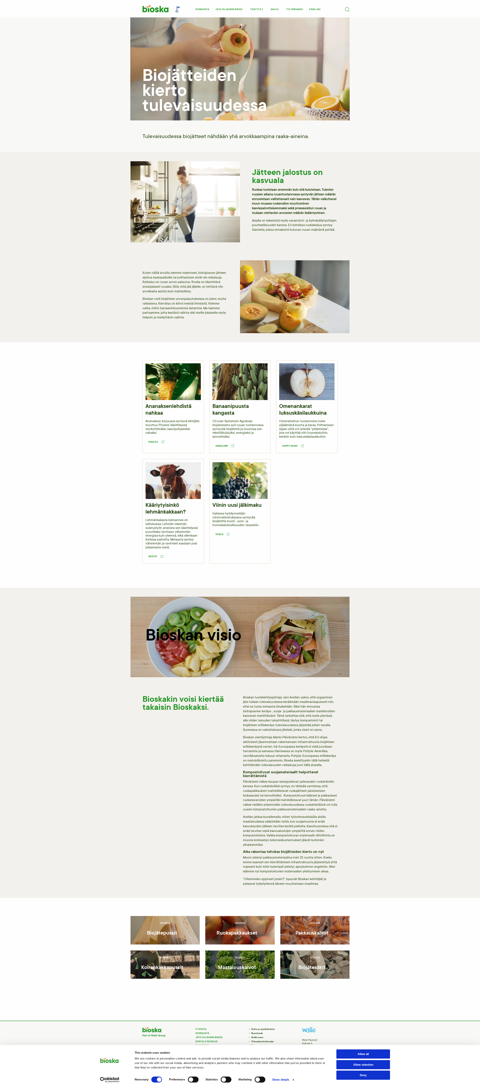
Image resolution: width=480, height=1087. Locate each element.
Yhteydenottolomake (262, 1041)
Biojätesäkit (311, 967)
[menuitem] (202, 8)
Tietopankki (294, 9)
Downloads (257, 1033)
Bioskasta (202, 9)
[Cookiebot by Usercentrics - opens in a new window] (109, 1080)
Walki (275, 9)
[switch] (193, 1080)
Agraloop (221, 445)
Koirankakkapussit (162, 967)
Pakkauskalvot (312, 932)
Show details (280, 1079)
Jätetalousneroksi (229, 9)
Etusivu (201, 1029)
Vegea (219, 534)
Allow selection (363, 1064)
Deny (363, 1075)
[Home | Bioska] (155, 8)
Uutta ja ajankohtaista (263, 1029)
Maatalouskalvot (237, 967)
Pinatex (153, 441)
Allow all (363, 1054)
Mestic (152, 556)
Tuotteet (256, 9)
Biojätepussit (162, 932)
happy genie (290, 445)
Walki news (257, 1037)
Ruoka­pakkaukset (237, 932)
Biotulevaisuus (207, 1041)
